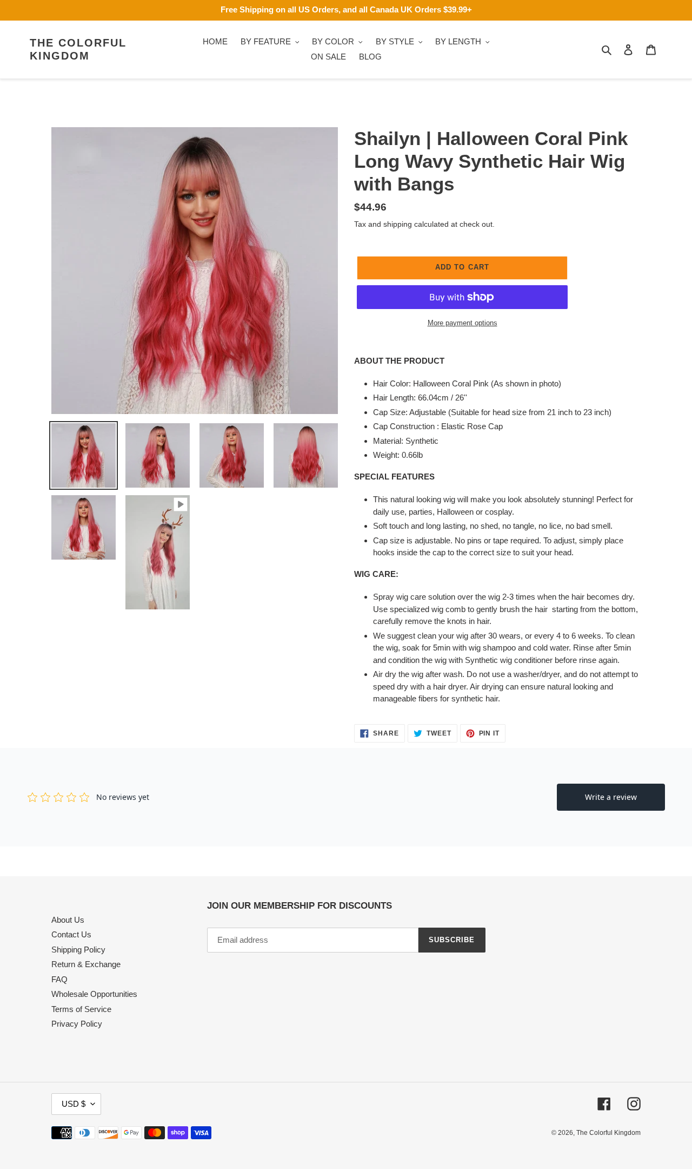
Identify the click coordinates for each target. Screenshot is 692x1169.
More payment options (462, 323)
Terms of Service (81, 1009)
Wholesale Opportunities (94, 994)
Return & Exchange (86, 964)
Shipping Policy (78, 949)
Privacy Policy (76, 1023)
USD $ (73, 1103)
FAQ (59, 979)
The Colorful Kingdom (78, 49)
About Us (67, 919)
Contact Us (71, 934)
